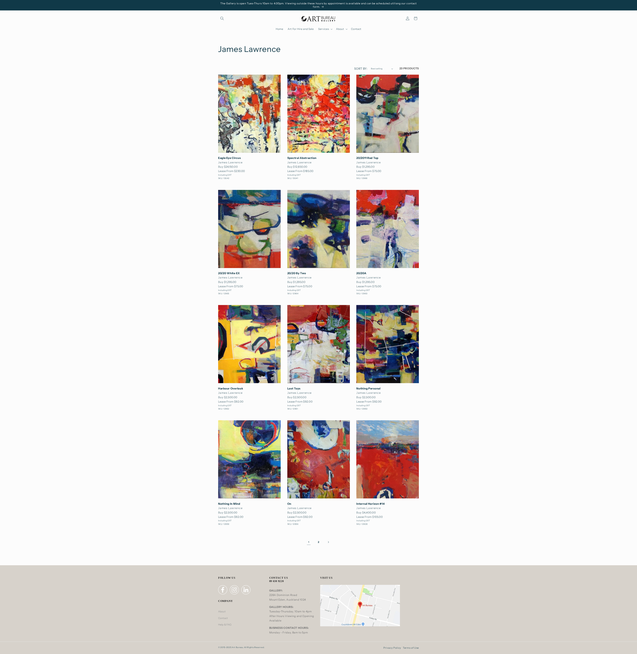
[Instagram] (235, 590)
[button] (222, 18)
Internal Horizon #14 (370, 503)
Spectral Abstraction (302, 158)
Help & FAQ (225, 624)
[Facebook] (223, 590)
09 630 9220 (276, 581)
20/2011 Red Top (367, 158)
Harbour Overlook (230, 388)
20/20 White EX (229, 273)
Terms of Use (411, 647)
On (289, 503)
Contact (223, 618)
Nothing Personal (368, 388)
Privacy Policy (392, 647)
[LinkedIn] (246, 590)
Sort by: (360, 68)
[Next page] (328, 542)
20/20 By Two (296, 273)
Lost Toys (293, 388)
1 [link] (308, 542)
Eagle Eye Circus (229, 158)
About (222, 611)
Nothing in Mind (229, 503)
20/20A (361, 273)
